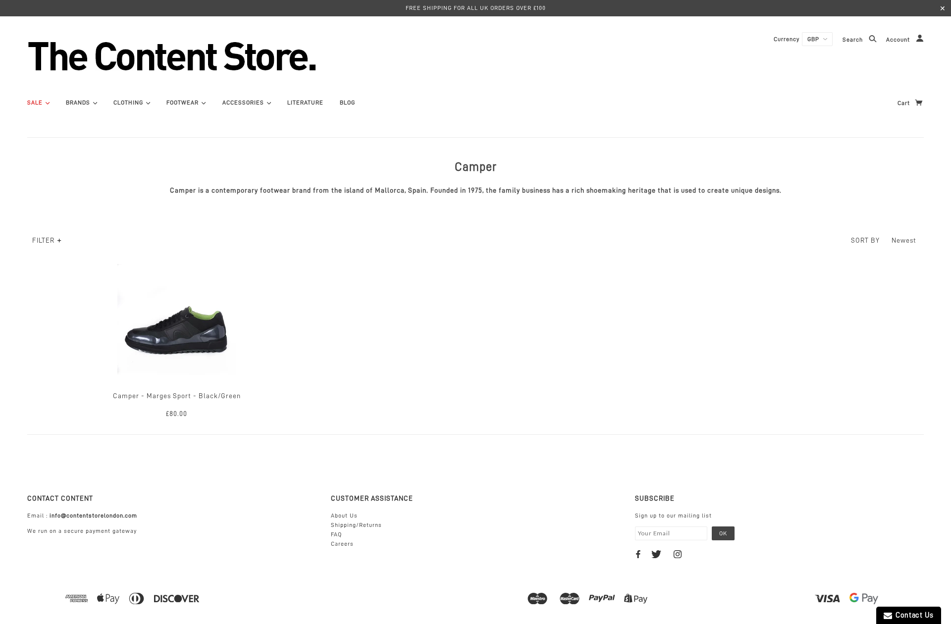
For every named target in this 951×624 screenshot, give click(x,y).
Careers (342, 544)
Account (899, 40)
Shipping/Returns (356, 525)
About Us (344, 516)
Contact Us (913, 615)
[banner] (225, 56)
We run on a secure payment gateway (82, 531)
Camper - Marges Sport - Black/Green (177, 395)
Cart (905, 103)
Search (854, 40)
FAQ (336, 534)
